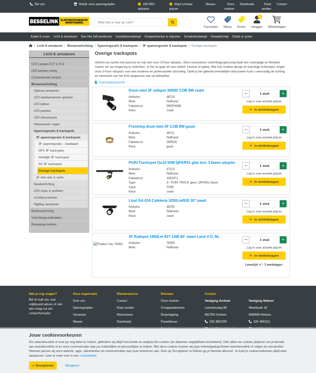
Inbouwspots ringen (47, 124)
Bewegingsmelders (44, 224)
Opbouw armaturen (46, 90)
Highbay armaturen (46, 204)
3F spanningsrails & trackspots (165, 45)
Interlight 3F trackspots (53, 157)
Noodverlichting (44, 184)
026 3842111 (261, 321)
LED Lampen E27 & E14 (47, 64)
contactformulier (39, 313)
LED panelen (42, 110)
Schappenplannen (173, 307)
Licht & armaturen (50, 45)
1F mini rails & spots (50, 177)
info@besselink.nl (220, 328)
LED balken (41, 104)
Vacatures (79, 314)
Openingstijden (83, 307)
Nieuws (210, 4)
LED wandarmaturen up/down (53, 97)
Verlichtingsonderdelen (46, 217)
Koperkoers (168, 328)
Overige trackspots (51, 170)
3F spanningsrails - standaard (58, 144)
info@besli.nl (261, 328)
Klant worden (266, 6)
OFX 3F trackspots (51, 150)
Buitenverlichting (42, 211)
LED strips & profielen (48, 191)
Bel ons (39, 4)
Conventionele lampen (46, 77)
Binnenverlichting (80, 45)
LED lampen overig (44, 70)
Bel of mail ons (39, 299)
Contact (282, 4)
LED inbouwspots (45, 117)
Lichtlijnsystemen (45, 197)
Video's (78, 328)
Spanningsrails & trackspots (117, 45)
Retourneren (125, 314)
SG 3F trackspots (50, 164)
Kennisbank (125, 328)
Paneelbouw (169, 321)
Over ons (79, 300)
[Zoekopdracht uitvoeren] (172, 22)
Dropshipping (169, 314)
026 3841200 (217, 321)
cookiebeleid (88, 355)
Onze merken (229, 6)
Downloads (247, 4)
